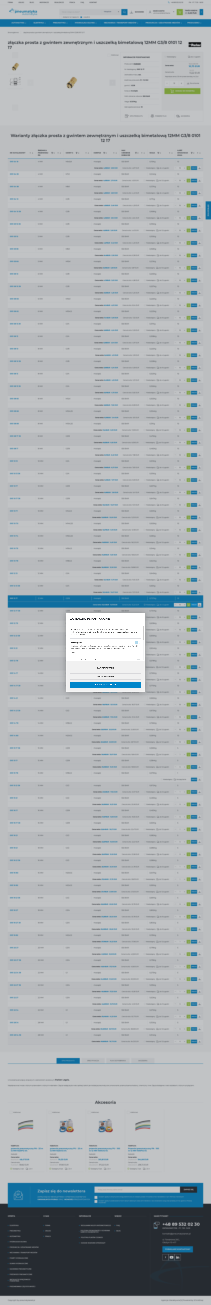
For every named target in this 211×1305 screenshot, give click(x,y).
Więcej (73, 652)
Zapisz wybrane (105, 668)
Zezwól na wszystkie (105, 685)
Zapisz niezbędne (105, 676)
